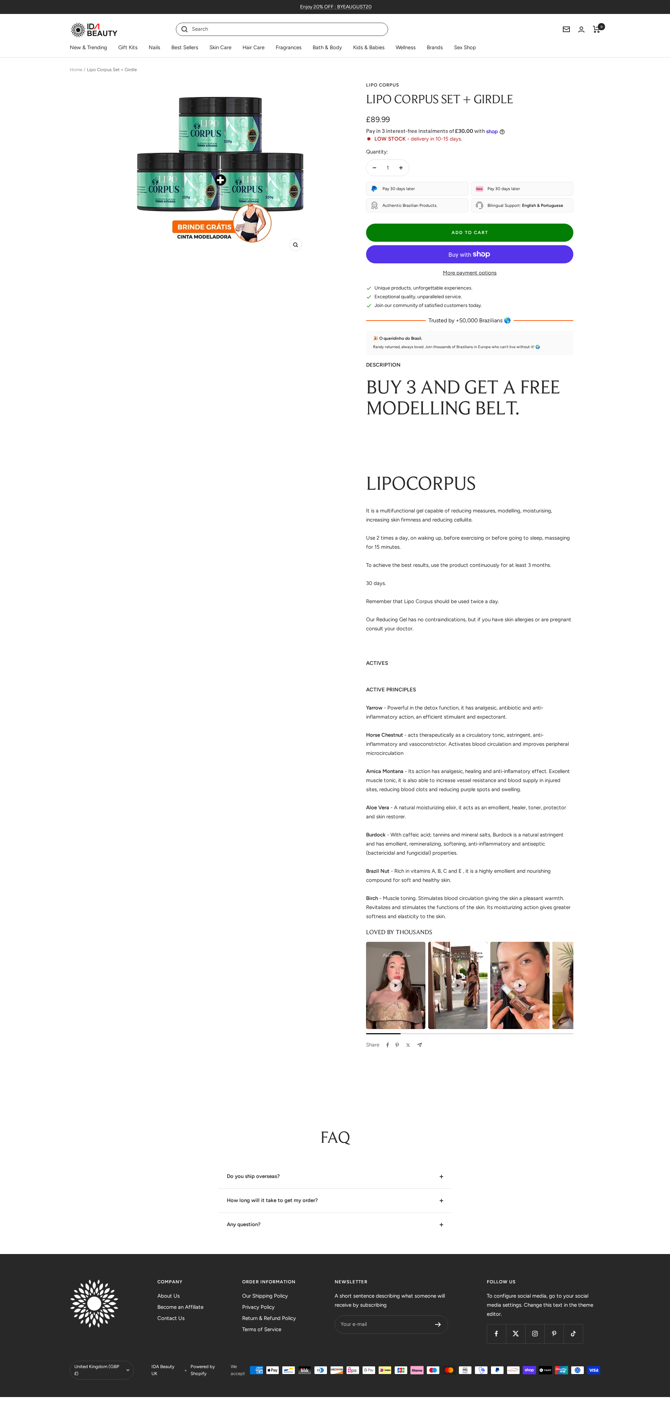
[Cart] (596, 29)
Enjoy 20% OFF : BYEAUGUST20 (336, 7)
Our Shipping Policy (265, 1296)
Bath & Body (327, 47)
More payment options (470, 273)
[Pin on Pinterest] (397, 1045)
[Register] (438, 1324)
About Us (168, 1296)
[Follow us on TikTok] (573, 1333)
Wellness (406, 47)
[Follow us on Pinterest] (554, 1333)
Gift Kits (127, 47)
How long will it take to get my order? (272, 1200)
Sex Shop (465, 47)
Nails (154, 47)
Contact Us (171, 1318)
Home (76, 69)
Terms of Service (261, 1329)
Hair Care (254, 47)
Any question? (244, 1224)
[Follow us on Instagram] (534, 1333)
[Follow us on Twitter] (515, 1333)
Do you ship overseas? (253, 1176)
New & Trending (88, 47)
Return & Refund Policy (269, 1318)
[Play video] (395, 985)
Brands (435, 47)
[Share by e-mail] (419, 1045)
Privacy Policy (258, 1307)
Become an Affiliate (180, 1307)
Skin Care (220, 47)
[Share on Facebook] (387, 1045)
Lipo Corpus (382, 85)
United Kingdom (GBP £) (96, 1370)
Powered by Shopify (203, 1370)
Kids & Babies (369, 47)
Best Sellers (184, 47)
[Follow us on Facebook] (496, 1333)
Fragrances (289, 47)
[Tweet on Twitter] (408, 1045)
